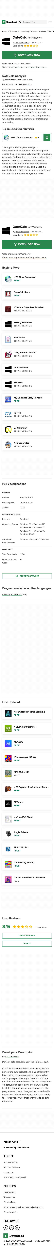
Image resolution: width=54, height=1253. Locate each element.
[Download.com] (9, 22)
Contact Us (8, 1172)
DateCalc (27, 37)
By (21, 42)
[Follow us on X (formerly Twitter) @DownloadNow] (11, 1227)
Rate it (27, 943)
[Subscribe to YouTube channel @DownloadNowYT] (17, 1227)
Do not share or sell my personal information (23, 1207)
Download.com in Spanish (14, 1177)
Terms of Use (9, 1197)
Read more (27, 84)
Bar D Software (12, 1056)
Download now (29, 55)
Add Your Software (11, 1167)
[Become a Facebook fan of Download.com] (5, 1227)
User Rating (18, 46)
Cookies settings (10, 1212)
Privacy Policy (9, 1192)
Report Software (29, 576)
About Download (10, 1162)
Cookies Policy (9, 1202)
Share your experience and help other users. (24, 67)
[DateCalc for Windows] (6, 41)
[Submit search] (20, 22)
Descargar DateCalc (12, 594)
